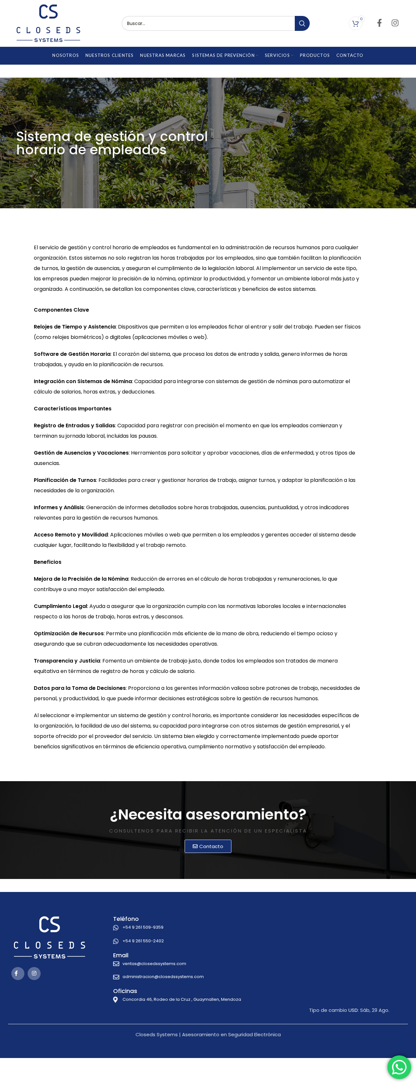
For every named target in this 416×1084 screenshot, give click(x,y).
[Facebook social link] (381, 23)
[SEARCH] (302, 23)
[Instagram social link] (395, 23)
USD (353, 1010)
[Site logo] (48, 22)
